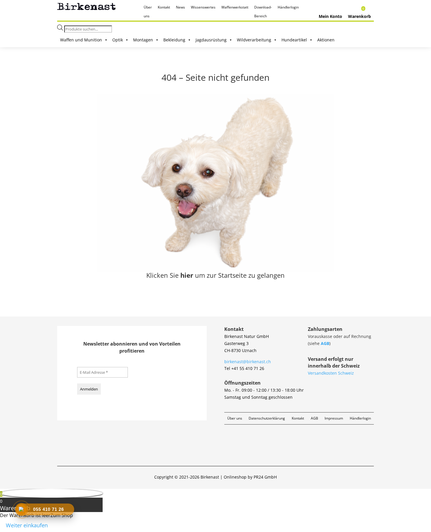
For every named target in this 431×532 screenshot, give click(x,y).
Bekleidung (174, 40)
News (180, 7)
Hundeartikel (294, 40)
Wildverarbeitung (254, 40)
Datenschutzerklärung (267, 418)
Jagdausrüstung (211, 40)
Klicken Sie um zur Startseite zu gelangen (215, 275)
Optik (117, 40)
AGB (325, 343)
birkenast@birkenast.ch (247, 361)
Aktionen (326, 40)
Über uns (148, 8)
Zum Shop (61, 515)
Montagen (143, 40)
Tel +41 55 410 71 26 (244, 368)
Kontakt (164, 7)
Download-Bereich (263, 8)
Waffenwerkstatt (234, 7)
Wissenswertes (203, 7)
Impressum (334, 418)
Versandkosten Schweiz (331, 373)
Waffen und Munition (81, 40)
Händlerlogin (288, 7)
